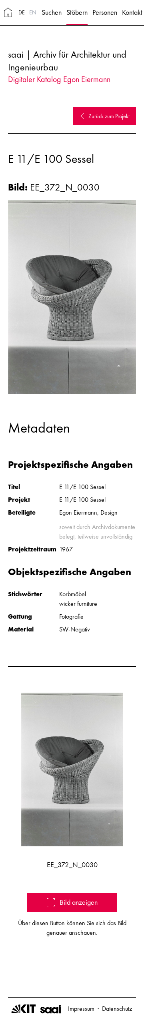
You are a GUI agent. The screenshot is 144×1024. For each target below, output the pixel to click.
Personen (104, 12)
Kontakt (132, 12)
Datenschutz (117, 1008)
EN (32, 12)
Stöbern (77, 12)
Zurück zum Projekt (109, 116)
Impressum (81, 1008)
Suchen (52, 12)
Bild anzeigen (79, 902)
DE (21, 12)
